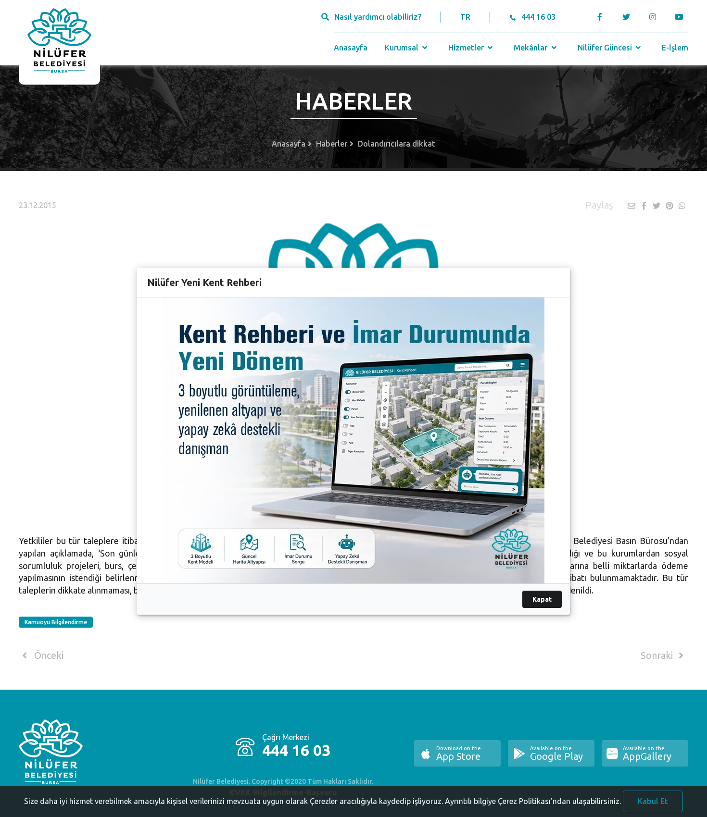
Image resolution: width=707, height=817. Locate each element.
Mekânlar (531, 47)
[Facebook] (600, 16)
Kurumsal (402, 47)
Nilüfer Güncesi (606, 47)
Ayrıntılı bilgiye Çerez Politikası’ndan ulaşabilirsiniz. (533, 801)
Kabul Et (653, 801)
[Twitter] (626, 16)
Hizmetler (467, 47)
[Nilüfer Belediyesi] (59, 42)
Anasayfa (350, 47)
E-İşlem (675, 47)
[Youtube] (681, 16)
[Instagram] (652, 16)
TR (465, 16)
